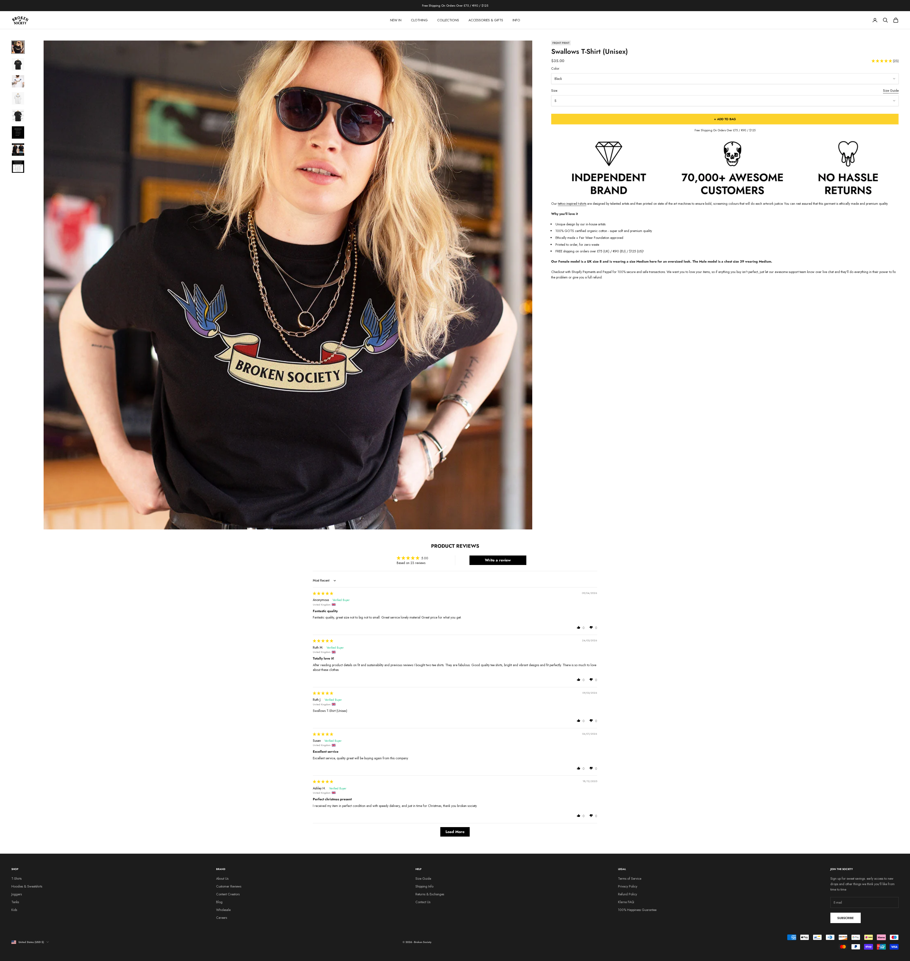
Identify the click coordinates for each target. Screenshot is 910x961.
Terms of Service (629, 878)
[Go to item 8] (18, 166)
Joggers (16, 894)
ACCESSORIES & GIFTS (486, 20)
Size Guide (891, 90)
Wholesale (223, 909)
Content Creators (228, 894)
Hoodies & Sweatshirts (26, 886)
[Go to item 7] (18, 149)
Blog (219, 902)
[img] (323, 593)
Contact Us (422, 902)
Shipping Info (424, 886)
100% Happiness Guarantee (637, 909)
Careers (221, 917)
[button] (882, 61)
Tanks (15, 902)
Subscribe (845, 918)
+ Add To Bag (725, 119)
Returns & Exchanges (429, 894)
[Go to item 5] (18, 115)
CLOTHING (419, 20)
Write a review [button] (498, 560)
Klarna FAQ (626, 902)
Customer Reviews (228, 886)
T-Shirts (16, 878)
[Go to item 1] (18, 47)
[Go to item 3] (18, 81)
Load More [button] (455, 831)
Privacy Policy (627, 886)
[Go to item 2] (18, 64)
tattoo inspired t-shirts (572, 203)
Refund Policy (627, 894)
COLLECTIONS (448, 20)
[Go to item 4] (18, 98)
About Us (222, 878)
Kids (14, 909)
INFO (516, 20)
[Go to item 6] (18, 132)
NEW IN (395, 20)
